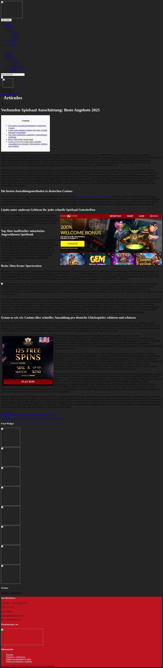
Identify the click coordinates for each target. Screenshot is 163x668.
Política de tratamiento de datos (18, 659)
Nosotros (9, 27)
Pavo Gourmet (14, 41)
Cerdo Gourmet (14, 37)
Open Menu (6, 20)
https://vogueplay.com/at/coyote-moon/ (93, 196)
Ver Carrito (5, 94)
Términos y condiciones (15, 657)
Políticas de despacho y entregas (19, 661)
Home (8, 24)
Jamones (14, 34)
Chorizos (14, 31)
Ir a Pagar (14, 94)
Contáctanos (11, 45)
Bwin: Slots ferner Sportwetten (20, 139)
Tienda (9, 29)
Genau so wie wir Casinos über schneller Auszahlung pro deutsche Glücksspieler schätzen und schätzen (27, 144)
